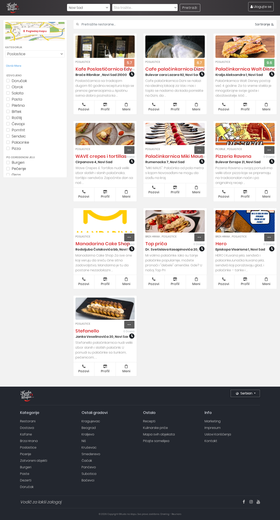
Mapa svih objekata (159, 434)
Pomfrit (18, 130)
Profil (105, 109)
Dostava (27, 427)
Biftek (17, 111)
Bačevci (88, 480)
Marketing (213, 421)
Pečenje (19, 169)
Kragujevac (91, 421)
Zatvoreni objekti (33, 460)
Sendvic (19, 136)
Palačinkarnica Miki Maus (174, 156)
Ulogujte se (262, 6)
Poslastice (82, 62)
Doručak (19, 81)
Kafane (26, 434)
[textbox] (145, 7)
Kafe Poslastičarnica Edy (103, 69)
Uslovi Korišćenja (218, 434)
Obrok (17, 87)
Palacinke (20, 142)
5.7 (129, 62)
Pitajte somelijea (156, 441)
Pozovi (83, 109)
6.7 (199, 62)
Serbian (246, 393)
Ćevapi (18, 124)
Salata (17, 93)
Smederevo (91, 454)
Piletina (18, 105)
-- (129, 150)
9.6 (269, 62)
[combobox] (88, 7)
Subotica (89, 473)
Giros (16, 175)
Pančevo (89, 467)
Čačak (87, 460)
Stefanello (87, 331)
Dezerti (25, 480)
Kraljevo (88, 434)
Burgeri (18, 162)
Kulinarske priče (155, 427)
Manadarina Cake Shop (102, 244)
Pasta (17, 99)
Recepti (149, 421)
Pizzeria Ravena (233, 156)
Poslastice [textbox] (16, 53)
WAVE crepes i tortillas (100, 156)
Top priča (156, 244)
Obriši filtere (13, 66)
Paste (24, 473)
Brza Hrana (152, 236)
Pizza (16, 148)
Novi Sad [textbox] (76, 7)
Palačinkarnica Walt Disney (246, 69)
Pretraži (189, 7)
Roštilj (17, 118)
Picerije (220, 149)
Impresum (213, 427)
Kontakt (211, 441)
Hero (221, 244)
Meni (126, 109)
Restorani (27, 421)
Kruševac (89, 447)
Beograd (89, 427)
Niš (84, 441)
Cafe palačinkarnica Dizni (175, 69)
